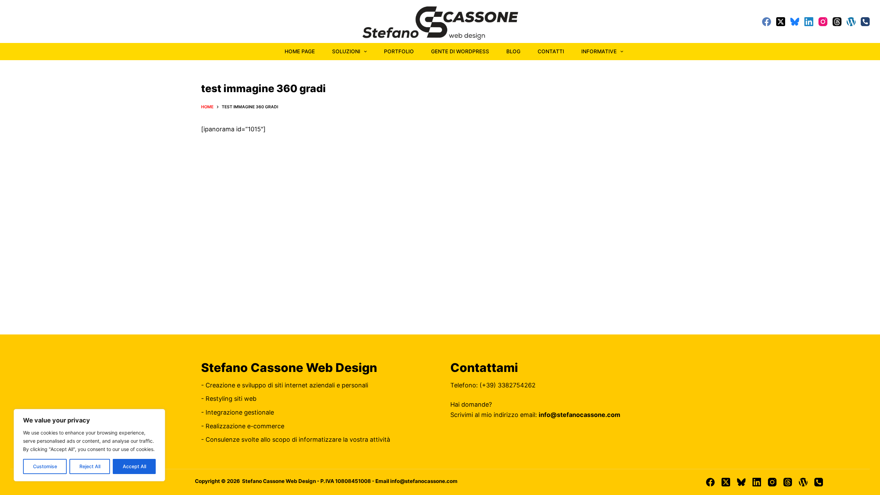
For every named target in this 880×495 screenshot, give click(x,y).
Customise (45, 466)
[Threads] (837, 21)
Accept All (134, 466)
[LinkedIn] (808, 21)
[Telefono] (865, 21)
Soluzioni (346, 51)
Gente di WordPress (460, 51)
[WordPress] (851, 21)
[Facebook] (766, 21)
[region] (89, 445)
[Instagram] (822, 21)
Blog (513, 51)
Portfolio (399, 51)
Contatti (551, 51)
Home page (300, 51)
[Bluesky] (794, 21)
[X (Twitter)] (780, 21)
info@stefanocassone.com (579, 414)
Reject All (89, 466)
